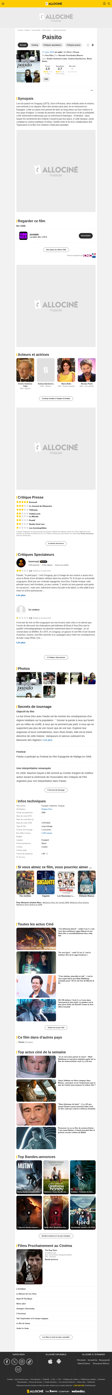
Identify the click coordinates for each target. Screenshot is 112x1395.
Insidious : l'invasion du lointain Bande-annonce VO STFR (83, 1192)
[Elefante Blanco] (87, 882)
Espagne (45, 806)
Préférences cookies (88, 1379)
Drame (76, 52)
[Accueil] (53, 3)
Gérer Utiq (81, 1382)
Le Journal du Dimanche (40, 506)
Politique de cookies (70, 1379)
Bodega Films (47, 809)
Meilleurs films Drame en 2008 (29, 905)
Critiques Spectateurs (36, 554)
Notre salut (21, 1304)
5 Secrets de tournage (56, 790)
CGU (53, 1379)
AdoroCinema (84, 1363)
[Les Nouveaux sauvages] (66, 882)
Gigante (46, 896)
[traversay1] (21, 562)
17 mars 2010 (48, 52)
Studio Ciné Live (37, 524)
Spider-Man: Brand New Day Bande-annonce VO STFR (56, 1227)
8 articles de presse (56, 543)
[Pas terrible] (22, 514)
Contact (10, 1379)
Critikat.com (34, 514)
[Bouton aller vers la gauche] (88, 45)
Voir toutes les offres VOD (56, 250)
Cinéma (27, 30)
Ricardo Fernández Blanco (70, 55)
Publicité (46, 1379)
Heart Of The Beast (24, 1299)
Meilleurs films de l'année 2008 (56, 903)
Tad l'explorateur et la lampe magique (32, 1318)
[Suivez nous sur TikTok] (29, 1362)
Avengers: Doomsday (25, 1309)
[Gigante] (46, 882)
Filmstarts (81, 1360)
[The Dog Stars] (29, 1266)
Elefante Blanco (86, 896)
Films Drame (46, 30)
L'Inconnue (21, 1314)
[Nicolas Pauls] (87, 370)
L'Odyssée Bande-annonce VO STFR (29, 1227)
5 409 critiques (47, 565)
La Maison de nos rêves (26, 1294)
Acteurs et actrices (33, 354)
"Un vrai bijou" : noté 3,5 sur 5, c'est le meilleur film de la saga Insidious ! (74, 954)
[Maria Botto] (66, 370)
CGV (59, 1379)
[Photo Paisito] (29, 685)
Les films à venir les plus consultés (56, 1337)
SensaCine (92, 1360)
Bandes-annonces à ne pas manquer (56, 1236)
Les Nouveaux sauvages (68, 896)
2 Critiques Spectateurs (56, 657)
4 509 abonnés (34, 565)
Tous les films (35, 30)
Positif (32, 520)
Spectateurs (60, 66)
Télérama (33, 510)
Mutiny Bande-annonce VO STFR (29, 1192)
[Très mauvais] (22, 528)
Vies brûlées (25, 896)
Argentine (53, 806)
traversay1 (33, 561)
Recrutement (35, 1379)
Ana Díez (49, 55)
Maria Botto (66, 384)
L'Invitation (21, 1289)
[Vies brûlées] (25, 882)
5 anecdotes (46, 830)
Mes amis (72, 66)
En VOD (21, 226)
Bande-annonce (51, 1259)
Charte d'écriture (50, 1382)
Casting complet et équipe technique (56, 398)
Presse (47, 66)
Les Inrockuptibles (38, 528)
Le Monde (33, 516)
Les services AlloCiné (67, 1382)
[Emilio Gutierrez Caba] (25, 370)
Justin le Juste (22, 1328)
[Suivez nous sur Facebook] (7, 1362)
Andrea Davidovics (77, 59)
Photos (24, 668)
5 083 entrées (47, 833)
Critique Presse (30, 497)
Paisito (25, 1042)
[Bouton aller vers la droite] (92, 45)
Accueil (20, 30)
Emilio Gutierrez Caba (57, 59)
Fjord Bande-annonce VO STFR (83, 1227)
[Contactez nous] (18, 1369)
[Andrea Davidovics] (46, 370)
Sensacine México (101, 1363)
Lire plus (20, 595)
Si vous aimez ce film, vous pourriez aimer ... (55, 867)
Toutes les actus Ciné (56, 1028)
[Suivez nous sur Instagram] (22, 1362)
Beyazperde (104, 1360)
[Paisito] (28, 66)
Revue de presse (87, 534)
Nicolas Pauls (87, 384)
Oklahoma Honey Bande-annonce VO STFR (56, 1192)
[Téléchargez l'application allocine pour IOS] (52, 1361)
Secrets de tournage (34, 707)
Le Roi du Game (23, 1323)
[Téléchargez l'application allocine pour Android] (60, 1361)
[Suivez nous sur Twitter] (14, 1362)
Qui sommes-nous (22, 1379)
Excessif (33, 502)
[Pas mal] (22, 506)
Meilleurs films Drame (79, 903)
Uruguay (61, 806)
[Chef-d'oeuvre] (22, 502)
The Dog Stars (51, 1250)
